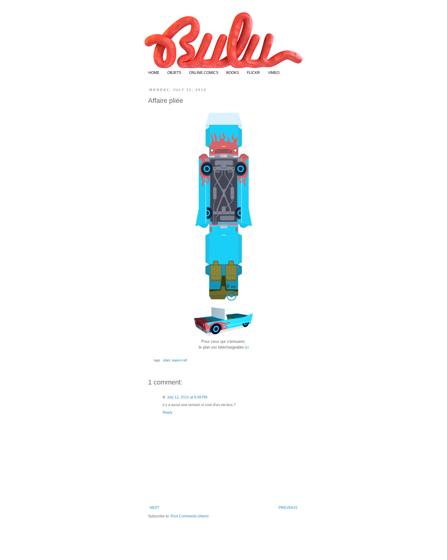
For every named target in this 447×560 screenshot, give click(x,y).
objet (166, 360)
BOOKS (232, 73)
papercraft (179, 360)
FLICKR (253, 73)
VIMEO (273, 73)
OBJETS (174, 73)
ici (247, 347)
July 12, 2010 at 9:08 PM (187, 397)
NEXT (154, 508)
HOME (153, 73)
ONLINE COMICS (203, 73)
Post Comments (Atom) (190, 516)
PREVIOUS (288, 508)
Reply (167, 412)
